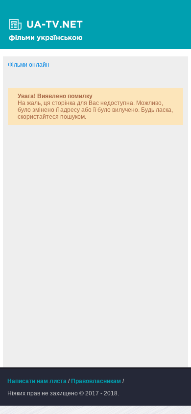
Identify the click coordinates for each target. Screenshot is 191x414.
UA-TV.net (49, 24)
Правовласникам (96, 381)
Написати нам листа (37, 381)
